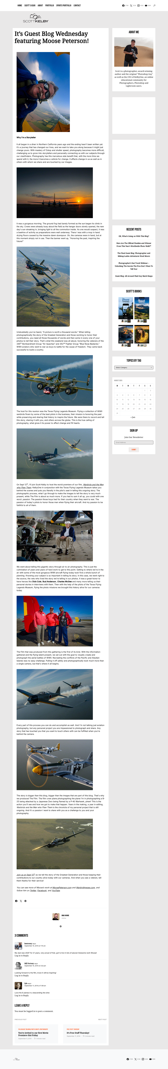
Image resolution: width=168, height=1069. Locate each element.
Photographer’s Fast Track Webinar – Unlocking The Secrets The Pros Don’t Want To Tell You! (134, 266)
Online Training (26, 1029)
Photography (44, 1029)
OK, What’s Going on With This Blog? (134, 236)
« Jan (133, 417)
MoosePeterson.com (61, 887)
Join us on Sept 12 (26, 875)
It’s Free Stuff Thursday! (78, 1033)
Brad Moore (65, 915)
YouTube (56, 890)
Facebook (41, 890)
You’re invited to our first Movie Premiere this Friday (33, 1034)
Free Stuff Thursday (73, 1029)
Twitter (33, 890)
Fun (19, 1029)
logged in (31, 1011)
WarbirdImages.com (85, 887)
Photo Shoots (35, 1029)
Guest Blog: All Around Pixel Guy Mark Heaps (134, 276)
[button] (154, 6)
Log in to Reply (22, 955)
